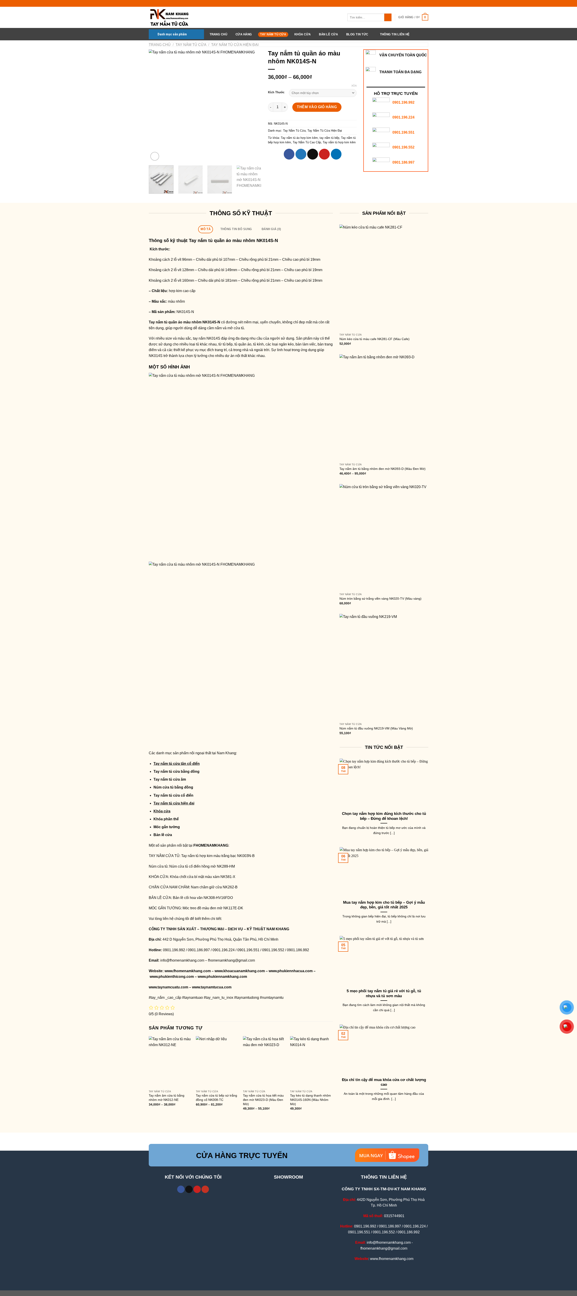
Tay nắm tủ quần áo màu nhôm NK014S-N (185, 322)
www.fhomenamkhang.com (188, 971)
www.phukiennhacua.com (291, 971)
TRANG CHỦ (218, 34)
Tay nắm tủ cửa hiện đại (173, 803)
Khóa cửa (161, 811)
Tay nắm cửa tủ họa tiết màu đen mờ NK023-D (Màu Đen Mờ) (263, 1100)
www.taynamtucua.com (211, 987)
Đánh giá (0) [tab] (271, 229)
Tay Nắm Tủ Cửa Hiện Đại (235, 45)
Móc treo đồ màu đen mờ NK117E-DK (213, 908)
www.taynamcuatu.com (168, 987)
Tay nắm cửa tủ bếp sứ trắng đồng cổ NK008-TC (216, 1098)
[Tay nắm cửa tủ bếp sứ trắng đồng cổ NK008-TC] (217, 1061)
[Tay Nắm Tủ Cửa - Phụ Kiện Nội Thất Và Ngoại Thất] (171, 17)
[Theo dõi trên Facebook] (181, 1189)
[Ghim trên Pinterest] (324, 154)
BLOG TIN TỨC (357, 34)
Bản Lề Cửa (328, 34)
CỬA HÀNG (244, 34)
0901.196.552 (403, 147)
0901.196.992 (403, 102)
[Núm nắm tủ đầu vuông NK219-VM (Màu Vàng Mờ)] (383, 667)
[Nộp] (388, 17)
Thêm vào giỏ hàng (317, 107)
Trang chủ (160, 45)
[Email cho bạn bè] (312, 154)
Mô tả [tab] (205, 229)
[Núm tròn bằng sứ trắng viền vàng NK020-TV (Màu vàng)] (383, 537)
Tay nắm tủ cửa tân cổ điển (176, 764)
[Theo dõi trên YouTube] (205, 1189)
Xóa (354, 85)
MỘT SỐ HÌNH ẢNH (169, 366)
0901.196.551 (403, 132)
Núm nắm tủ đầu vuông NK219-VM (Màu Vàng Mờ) (376, 728)
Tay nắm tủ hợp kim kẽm (339, 142)
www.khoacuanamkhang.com (240, 971)
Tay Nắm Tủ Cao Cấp (307, 142)
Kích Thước (276, 92)
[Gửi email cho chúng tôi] (189, 1189)
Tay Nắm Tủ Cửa (273, 34)
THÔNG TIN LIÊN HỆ (395, 34)
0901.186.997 (403, 162)
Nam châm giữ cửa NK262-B (214, 887)
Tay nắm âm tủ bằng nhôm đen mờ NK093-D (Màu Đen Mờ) (382, 469)
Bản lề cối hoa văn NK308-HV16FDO (203, 898)
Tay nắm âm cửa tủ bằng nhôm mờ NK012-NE (166, 1098)
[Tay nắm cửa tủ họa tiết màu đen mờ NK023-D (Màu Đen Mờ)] (264, 1061)
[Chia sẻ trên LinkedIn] (336, 154)
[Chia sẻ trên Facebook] (289, 154)
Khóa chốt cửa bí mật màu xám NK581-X (202, 877)
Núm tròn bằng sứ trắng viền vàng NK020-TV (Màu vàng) (380, 598)
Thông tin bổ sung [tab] (236, 229)
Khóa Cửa (302, 34)
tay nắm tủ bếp (329, 137)
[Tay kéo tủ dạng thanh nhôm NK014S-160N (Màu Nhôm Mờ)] (311, 1061)
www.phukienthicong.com (172, 976)
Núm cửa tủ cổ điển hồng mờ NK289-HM (202, 866)
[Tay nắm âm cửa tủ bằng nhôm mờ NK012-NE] (170, 1061)
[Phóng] (154, 156)
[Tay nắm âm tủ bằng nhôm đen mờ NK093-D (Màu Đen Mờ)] (383, 407)
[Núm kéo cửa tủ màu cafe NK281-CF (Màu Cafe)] (383, 277)
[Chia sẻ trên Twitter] (300, 154)
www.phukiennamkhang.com (222, 976)
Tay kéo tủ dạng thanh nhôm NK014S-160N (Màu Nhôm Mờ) (310, 1100)
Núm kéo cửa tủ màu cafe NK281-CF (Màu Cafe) (374, 339)
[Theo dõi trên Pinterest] (197, 1189)
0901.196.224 (403, 117)
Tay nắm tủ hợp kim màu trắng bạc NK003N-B (218, 856)
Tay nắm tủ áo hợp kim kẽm (299, 137)
